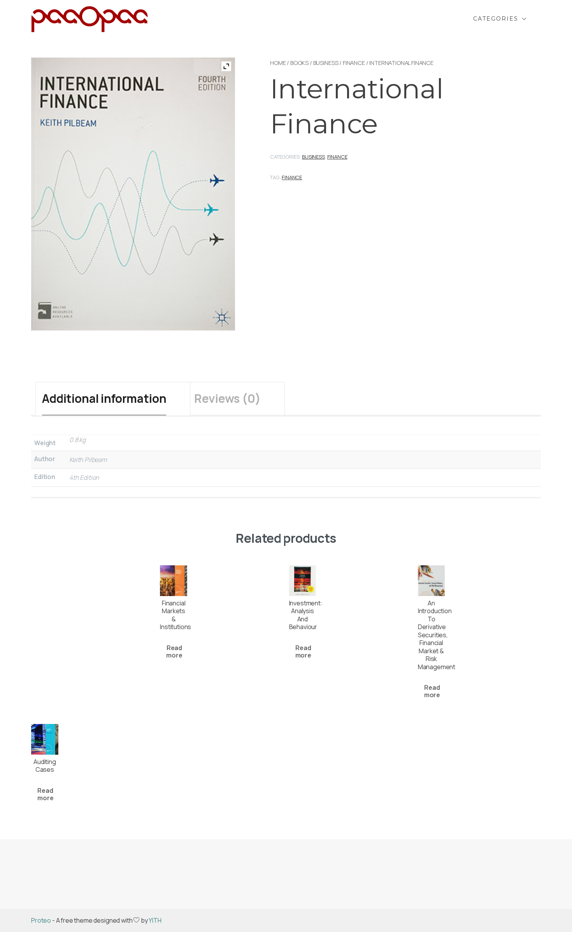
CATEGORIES (495, 18)
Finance (354, 62)
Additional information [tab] (104, 398)
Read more (174, 651)
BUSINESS (326, 62)
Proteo (41, 920)
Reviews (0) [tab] (227, 398)
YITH (155, 920)
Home (278, 62)
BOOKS (299, 62)
